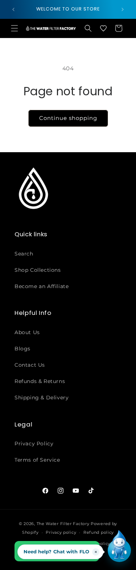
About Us (27, 332)
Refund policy (98, 532)
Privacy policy (61, 532)
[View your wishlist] (103, 28)
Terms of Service (37, 460)
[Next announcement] (123, 9)
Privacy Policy (34, 443)
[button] (14, 28)
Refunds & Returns (40, 381)
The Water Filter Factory (63, 523)
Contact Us (30, 365)
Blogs (22, 348)
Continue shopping (68, 118)
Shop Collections (38, 270)
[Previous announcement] (13, 9)
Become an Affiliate (42, 286)
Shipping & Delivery (42, 397)
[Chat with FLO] (119, 550)
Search (24, 253)
